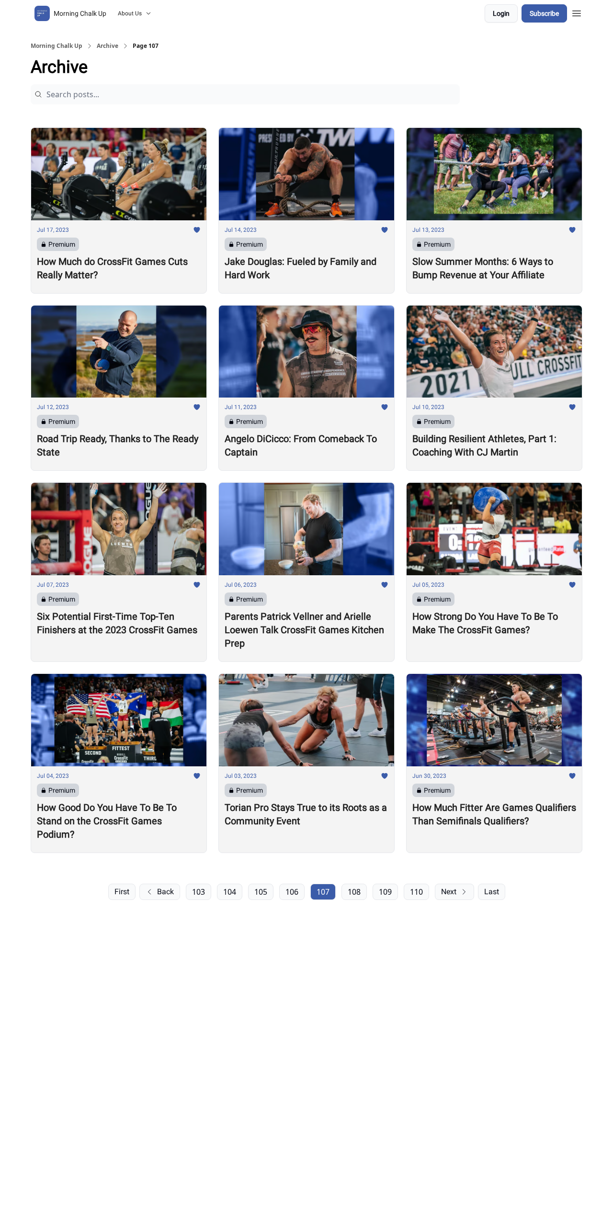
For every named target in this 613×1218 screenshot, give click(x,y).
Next (448, 891)
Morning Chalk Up (56, 46)
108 (354, 892)
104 (229, 892)
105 (260, 892)
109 (385, 892)
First (121, 891)
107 (323, 892)
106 (291, 892)
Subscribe (544, 13)
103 (198, 892)
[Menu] (576, 12)
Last (491, 891)
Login (501, 13)
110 (416, 892)
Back (165, 891)
